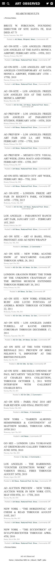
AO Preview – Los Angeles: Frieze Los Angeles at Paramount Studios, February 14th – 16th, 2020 (27, 117)
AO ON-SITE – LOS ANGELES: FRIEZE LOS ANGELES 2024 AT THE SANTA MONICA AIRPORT (27, 94)
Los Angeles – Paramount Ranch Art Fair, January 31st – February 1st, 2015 (27, 219)
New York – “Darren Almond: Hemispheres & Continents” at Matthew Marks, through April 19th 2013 (27, 424)
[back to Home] (27, 3)
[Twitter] (46, 3)
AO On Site (18, 105)
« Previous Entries (10, 18)
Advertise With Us (22, 560)
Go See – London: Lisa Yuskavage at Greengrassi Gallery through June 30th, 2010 (27, 446)
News (33, 39)
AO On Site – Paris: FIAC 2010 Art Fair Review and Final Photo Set (27, 403)
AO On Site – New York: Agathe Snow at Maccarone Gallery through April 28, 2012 (27, 257)
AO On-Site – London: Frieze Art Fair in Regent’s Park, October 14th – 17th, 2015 (27, 196)
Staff (39, 560)
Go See (34, 267)
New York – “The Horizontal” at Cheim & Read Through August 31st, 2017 (27, 512)
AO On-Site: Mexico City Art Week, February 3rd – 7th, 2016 (27, 177)
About (33, 560)
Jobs (44, 560)
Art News (18, 39)
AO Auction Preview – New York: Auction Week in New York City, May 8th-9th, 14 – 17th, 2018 (27, 491)
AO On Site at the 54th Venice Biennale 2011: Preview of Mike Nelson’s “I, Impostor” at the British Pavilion (27, 352)
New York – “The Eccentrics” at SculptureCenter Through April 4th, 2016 (27, 533)
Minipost (26, 39)
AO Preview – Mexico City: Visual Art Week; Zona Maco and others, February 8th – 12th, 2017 (27, 158)
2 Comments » (36, 247)
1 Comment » (36, 395)
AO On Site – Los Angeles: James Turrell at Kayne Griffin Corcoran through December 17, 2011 (27, 327)
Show (35, 60)
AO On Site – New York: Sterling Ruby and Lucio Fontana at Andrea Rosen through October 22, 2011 (27, 303)
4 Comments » (36, 412)
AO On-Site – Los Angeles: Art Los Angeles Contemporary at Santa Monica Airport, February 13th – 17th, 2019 (27, 72)
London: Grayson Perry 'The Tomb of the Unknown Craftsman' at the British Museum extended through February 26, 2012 (27, 279)
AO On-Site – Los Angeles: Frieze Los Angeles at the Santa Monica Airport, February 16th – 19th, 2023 (27, 49)
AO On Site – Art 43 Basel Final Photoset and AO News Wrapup (27, 238)
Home (11, 560)
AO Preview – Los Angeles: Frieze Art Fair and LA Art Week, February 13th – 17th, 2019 (27, 138)
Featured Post (26, 60)
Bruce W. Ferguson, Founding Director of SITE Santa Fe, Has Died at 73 (27, 29)
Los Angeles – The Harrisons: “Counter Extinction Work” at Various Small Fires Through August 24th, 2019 (27, 469)
